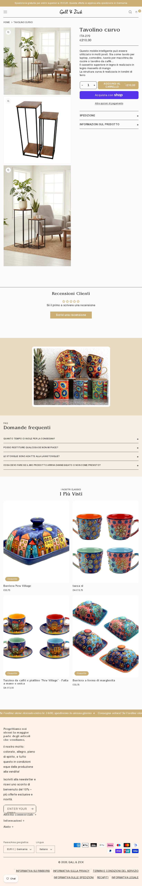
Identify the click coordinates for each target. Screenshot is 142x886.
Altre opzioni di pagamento (109, 103)
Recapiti (102, 877)
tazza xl (78, 586)
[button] (130, 12)
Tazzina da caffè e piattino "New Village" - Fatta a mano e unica (35, 682)
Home (6, 22)
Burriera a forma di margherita (94, 681)
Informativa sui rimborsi (33, 871)
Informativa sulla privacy (71, 871)
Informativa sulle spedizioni (74, 877)
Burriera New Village (17, 586)
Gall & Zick (76, 862)
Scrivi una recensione (71, 315)
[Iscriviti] (32, 809)
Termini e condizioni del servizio (116, 871)
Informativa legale (125, 877)
